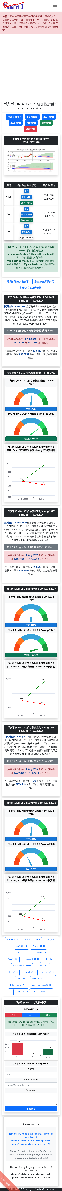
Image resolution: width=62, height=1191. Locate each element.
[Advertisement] (31, 69)
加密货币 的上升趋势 (30, 287)
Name (31, 1068)
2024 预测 (48, 116)
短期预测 (46, 122)
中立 (31, 1015)
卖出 (14, 1015)
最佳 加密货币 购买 (44, 281)
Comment (31, 1090)
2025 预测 (15, 122)
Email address (31, 1079)
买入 (48, 1015)
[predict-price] (14, 5)
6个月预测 (32, 116)
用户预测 (31, 122)
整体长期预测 (14, 116)
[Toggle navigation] (55, 5)
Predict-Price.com (44, 1189)
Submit (31, 1108)
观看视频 (30, 129)
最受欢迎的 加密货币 (18, 281)
